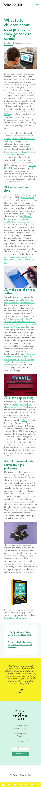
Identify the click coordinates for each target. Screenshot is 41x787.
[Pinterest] (20, 784)
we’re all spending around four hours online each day (19, 138)
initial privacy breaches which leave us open (20, 153)
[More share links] (38, 784)
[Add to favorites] (3, 784)
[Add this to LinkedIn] (26, 784)
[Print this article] (32, 784)
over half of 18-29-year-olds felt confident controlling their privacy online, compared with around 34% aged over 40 (20, 323)
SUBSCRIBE (20, 754)
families (24, 43)
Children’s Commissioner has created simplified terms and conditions (18, 219)
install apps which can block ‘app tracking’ (18, 405)
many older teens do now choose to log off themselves (19, 301)
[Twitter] (15, 784)
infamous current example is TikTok (19, 113)
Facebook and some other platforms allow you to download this (19, 259)
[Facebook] (9, 784)
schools (30, 43)
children (19, 160)
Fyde (24, 420)
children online (17, 43)
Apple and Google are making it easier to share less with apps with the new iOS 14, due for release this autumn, (19, 359)
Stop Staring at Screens (15, 618)
